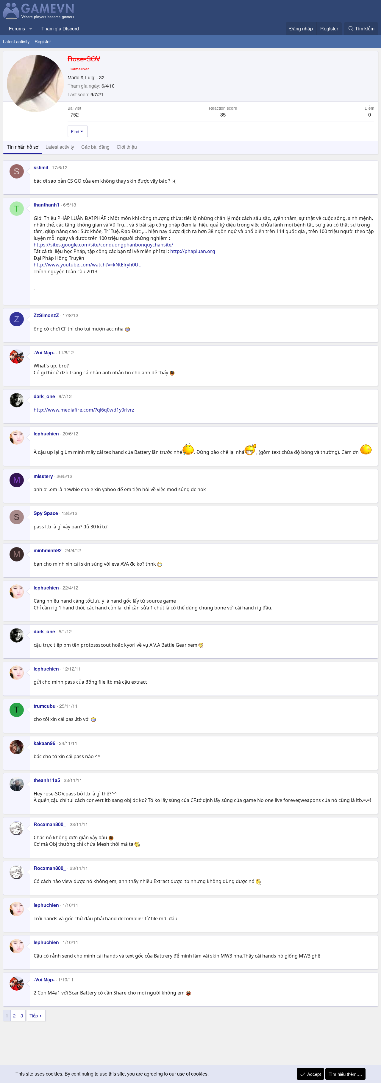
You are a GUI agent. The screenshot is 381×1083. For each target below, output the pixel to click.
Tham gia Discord (60, 28)
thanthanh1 (47, 204)
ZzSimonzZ (46, 315)
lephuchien (46, 433)
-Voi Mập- (44, 352)
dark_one (44, 396)
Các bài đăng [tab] (95, 146)
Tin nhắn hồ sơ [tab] (22, 146)
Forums (17, 28)
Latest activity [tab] (60, 146)
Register (43, 41)
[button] (31, 28)
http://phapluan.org (192, 251)
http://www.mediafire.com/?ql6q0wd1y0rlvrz (84, 409)
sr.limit (41, 167)
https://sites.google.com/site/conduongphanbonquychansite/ (103, 244)
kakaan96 (44, 743)
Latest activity (16, 41)
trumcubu (45, 705)
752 (75, 114)
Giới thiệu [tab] (127, 146)
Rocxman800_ (50, 824)
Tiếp (33, 1015)
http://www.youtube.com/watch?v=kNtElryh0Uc (87, 264)
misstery (43, 476)
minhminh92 (48, 550)
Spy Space (46, 513)
